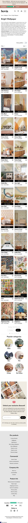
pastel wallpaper (10, 34)
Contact (14, 474)
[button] (18, 11)
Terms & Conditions (14, 487)
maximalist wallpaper (5, 31)
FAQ (14, 495)
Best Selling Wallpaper (14, 444)
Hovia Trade (14, 459)
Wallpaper (6, 15)
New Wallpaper (14, 446)
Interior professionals (14, 461)
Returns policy (14, 491)
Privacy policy (14, 489)
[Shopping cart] (21, 11)
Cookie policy (14, 493)
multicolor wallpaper (19, 34)
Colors (10, 15)
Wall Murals (14, 442)
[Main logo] (5, 11)
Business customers (14, 463)
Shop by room (14, 448)
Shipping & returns (14, 485)
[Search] (15, 11)
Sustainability (14, 472)
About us (14, 470)
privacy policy (23, 422)
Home (2, 15)
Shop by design (14, 452)
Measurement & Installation (14, 481)
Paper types (14, 483)
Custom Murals (14, 438)
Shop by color (14, 450)
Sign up (23, 417)
